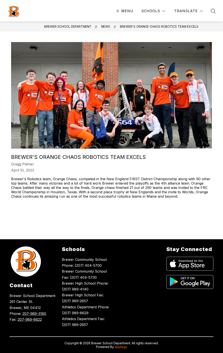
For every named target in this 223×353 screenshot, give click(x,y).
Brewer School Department (67, 26)
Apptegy (121, 347)
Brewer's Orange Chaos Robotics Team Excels (159, 26)
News (105, 26)
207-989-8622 (30, 319)
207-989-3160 (34, 313)
